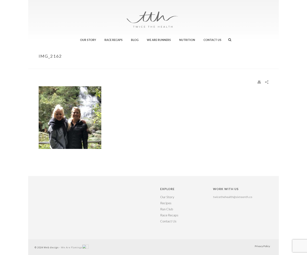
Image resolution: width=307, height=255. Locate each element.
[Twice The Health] (153, 12)
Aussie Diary (242, 64)
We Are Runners (159, 40)
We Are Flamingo (71, 247)
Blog (134, 40)
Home (228, 64)
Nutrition (187, 40)
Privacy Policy (262, 246)
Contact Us (212, 40)
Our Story (88, 40)
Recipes (165, 203)
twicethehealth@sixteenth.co (232, 197)
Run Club (166, 209)
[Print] (259, 81)
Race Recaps (113, 40)
